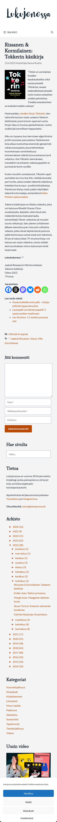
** (9, 338)
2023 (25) (18, 540)
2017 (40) (18, 652)
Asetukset (28, 810)
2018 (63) (18, 647)
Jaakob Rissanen (20, 338)
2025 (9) (17, 531)
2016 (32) (18, 657)
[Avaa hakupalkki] (52, 32)
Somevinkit (12, 719)
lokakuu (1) (21, 557)
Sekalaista (11, 714)
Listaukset (12, 700)
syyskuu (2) (21, 562)
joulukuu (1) (21, 548)
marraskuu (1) (22, 553)
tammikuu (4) (22, 628)
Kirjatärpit (12, 691)
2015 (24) (18, 661)
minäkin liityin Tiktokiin (32, 113)
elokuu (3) (20, 567)
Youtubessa (13, 498)
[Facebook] (8, 289)
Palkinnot (11, 710)
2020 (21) (18, 638)
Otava (33, 338)
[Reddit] (37, 289)
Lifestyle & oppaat (18, 333)
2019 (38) (18, 643)
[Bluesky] (30, 289)
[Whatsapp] (44, 289)
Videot (10, 733)
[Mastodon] (23, 289)
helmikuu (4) (22, 624)
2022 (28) (18, 545)
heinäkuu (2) (22, 571)
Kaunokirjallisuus (15, 687)
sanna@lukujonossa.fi (34, 506)
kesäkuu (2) (21, 576)
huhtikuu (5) (22, 580)
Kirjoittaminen (14, 696)
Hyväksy (28, 793)
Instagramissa (29, 498)
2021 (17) (18, 634)
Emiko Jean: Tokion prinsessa (29, 593)
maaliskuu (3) (22, 619)
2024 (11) (18, 535)
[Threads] (15, 289)
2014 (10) (18, 666)
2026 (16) (18, 526)
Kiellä (28, 802)
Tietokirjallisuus (15, 728)
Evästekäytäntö (27, 818)
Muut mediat (13, 705)
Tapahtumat (12, 723)
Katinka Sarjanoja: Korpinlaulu (30, 614)
